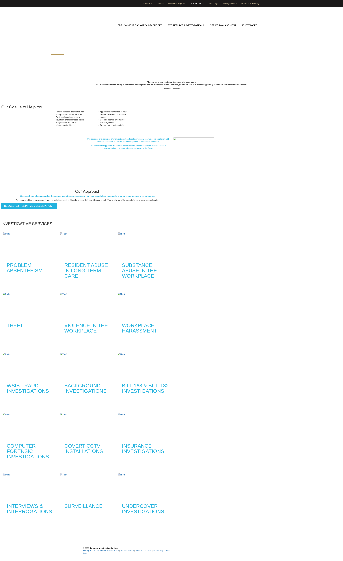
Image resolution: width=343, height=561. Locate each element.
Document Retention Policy (108, 550)
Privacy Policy (89, 550)
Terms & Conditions (143, 550)
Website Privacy (127, 550)
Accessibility (158, 550)
